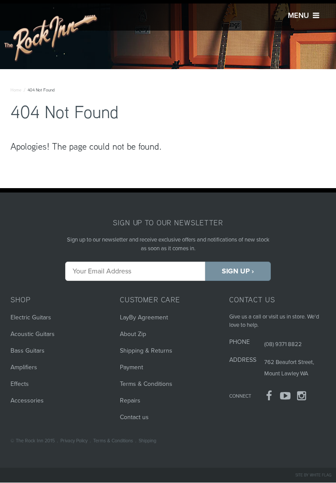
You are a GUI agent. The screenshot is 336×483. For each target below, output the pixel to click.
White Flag (321, 475)
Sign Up (236, 271)
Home (15, 90)
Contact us (134, 417)
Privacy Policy (74, 441)
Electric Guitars (30, 317)
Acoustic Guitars (32, 334)
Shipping (147, 441)
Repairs (130, 400)
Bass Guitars (27, 350)
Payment (131, 367)
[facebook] (269, 397)
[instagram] (301, 397)
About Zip (133, 334)
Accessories (27, 400)
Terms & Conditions (146, 384)
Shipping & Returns (146, 350)
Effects (19, 384)
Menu (299, 15)
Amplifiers (23, 367)
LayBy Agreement (144, 317)
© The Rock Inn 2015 (32, 441)
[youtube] (285, 397)
